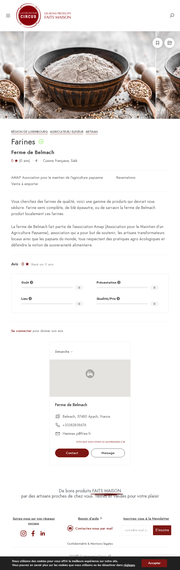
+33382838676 (74, 425)
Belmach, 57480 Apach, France (86, 416)
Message (108, 453)
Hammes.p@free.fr (77, 433)
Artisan (92, 132)
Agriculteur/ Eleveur (66, 132)
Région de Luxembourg (29, 132)
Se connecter (21, 330)
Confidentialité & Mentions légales (90, 544)
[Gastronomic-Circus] (43, 15)
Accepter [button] (154, 563)
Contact (72, 453)
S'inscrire (162, 530)
